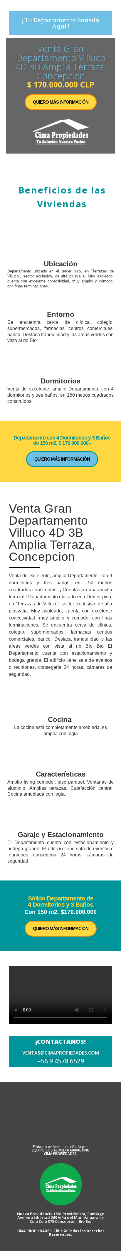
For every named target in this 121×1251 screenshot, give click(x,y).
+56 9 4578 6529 (60, 1061)
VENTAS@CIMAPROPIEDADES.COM (60, 1053)
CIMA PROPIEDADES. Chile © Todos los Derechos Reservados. (60, 1232)
